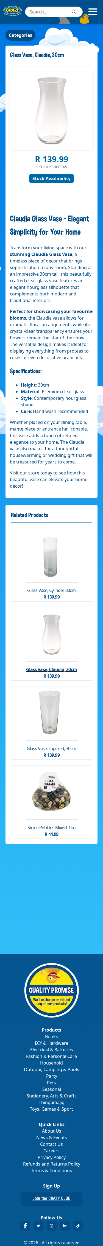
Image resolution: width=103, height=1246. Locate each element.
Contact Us (51, 1144)
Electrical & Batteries (51, 1050)
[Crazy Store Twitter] (38, 1226)
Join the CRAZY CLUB (51, 1199)
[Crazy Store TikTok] (78, 1226)
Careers (51, 1151)
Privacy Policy (52, 1157)
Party (51, 1076)
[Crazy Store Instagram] (52, 1226)
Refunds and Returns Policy (51, 1164)
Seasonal (51, 1089)
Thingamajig (52, 1102)
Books (51, 1036)
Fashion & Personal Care (51, 1056)
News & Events (51, 1138)
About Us (51, 1131)
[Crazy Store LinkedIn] (65, 1226)
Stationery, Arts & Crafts (52, 1096)
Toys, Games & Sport (51, 1109)
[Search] (73, 12)
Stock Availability (51, 178)
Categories (20, 35)
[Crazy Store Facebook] (25, 1226)
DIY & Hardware (51, 1043)
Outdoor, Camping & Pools (51, 1069)
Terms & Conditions (51, 1170)
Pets (51, 1083)
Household (51, 1063)
